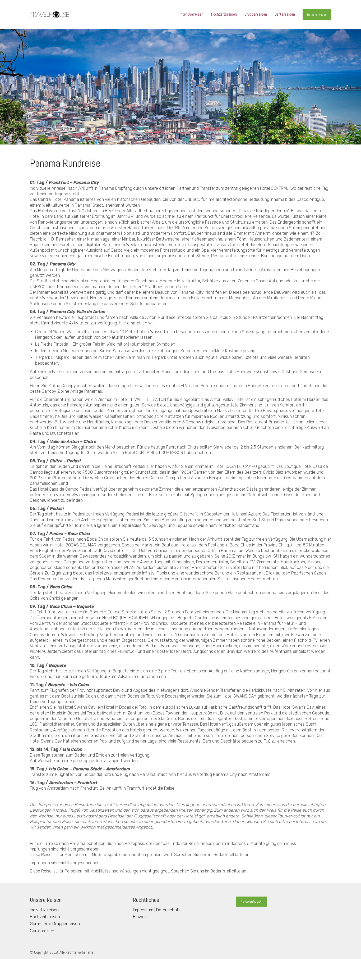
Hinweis (140, 916)
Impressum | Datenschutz (157, 909)
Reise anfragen (317, 14)
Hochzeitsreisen (45, 916)
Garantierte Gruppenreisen (55, 923)
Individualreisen (44, 909)
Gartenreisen (42, 930)
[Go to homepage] (50, 15)
